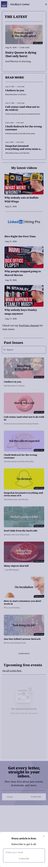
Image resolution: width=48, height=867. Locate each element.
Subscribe (24, 858)
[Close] (44, 836)
